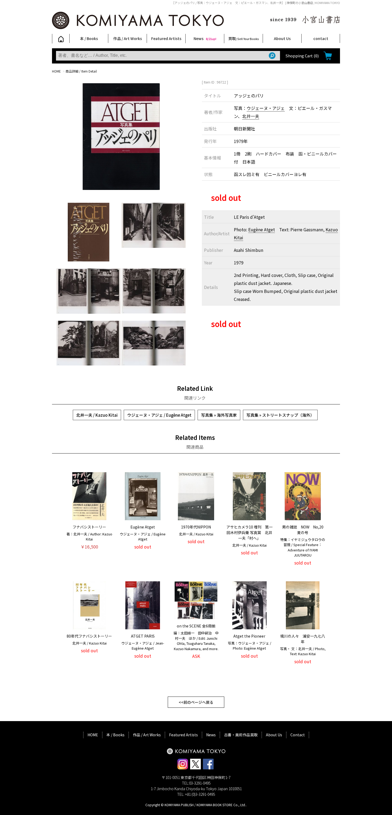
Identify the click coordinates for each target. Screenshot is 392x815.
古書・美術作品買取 (241, 734)
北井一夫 (250, 116)
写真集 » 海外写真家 (219, 415)
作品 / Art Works (127, 38)
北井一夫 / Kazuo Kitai (97, 415)
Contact (297, 734)
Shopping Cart (302, 55)
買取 (243, 38)
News (205, 38)
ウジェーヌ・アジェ (266, 108)
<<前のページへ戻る (196, 702)
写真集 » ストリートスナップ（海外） (280, 415)
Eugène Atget (261, 229)
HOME (56, 71)
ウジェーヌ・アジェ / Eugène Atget (159, 415)
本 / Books (89, 38)
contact (320, 38)
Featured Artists (166, 38)
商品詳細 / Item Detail (81, 71)
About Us (282, 38)
